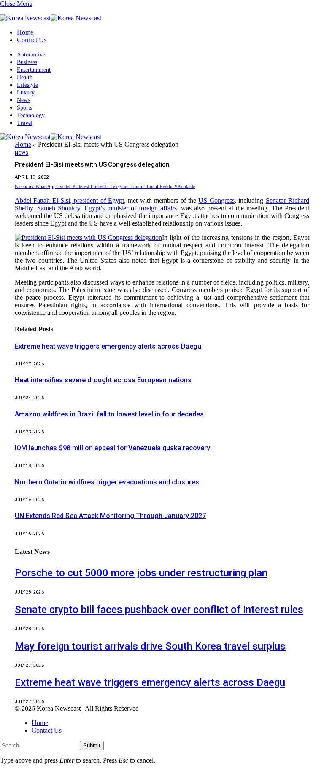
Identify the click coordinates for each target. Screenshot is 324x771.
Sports (24, 108)
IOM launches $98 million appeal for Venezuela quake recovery (112, 448)
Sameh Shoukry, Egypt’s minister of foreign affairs (107, 208)
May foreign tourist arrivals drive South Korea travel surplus (150, 646)
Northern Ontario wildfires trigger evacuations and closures (107, 482)
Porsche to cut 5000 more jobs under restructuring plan (141, 573)
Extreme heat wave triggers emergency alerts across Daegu (108, 346)
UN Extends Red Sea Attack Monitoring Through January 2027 (110, 516)
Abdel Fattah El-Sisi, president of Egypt (69, 200)
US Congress (216, 200)
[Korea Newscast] (50, 17)
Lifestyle (27, 85)
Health (24, 77)
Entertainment (34, 70)
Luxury (26, 92)
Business (27, 62)
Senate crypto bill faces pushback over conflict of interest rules (159, 609)
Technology (31, 115)
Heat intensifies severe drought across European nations (103, 380)
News (23, 100)
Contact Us (31, 39)
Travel (24, 123)
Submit (91, 745)
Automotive (31, 54)
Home (25, 32)
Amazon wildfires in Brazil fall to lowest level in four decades (109, 414)
